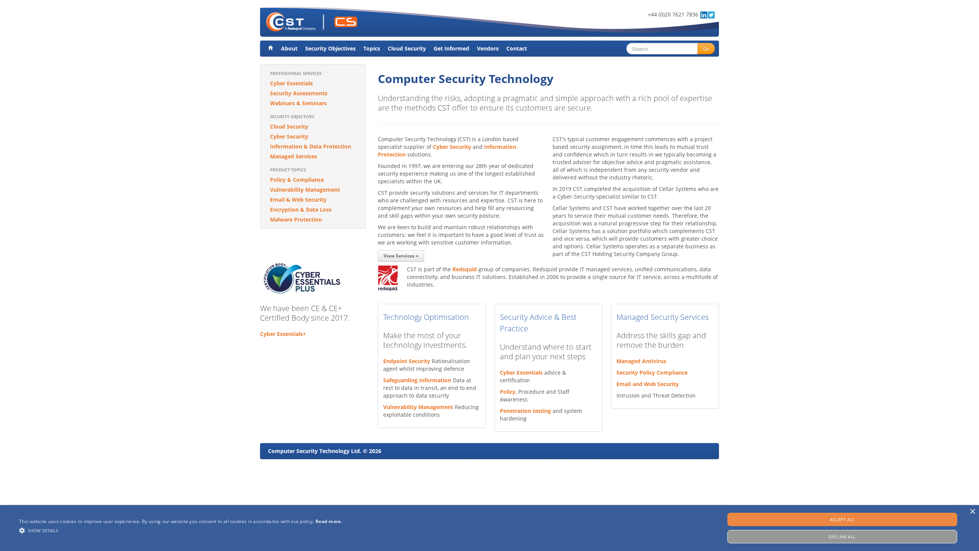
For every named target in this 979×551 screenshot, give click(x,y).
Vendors (488, 48)
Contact (516, 48)
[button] (180, 531)
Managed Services (293, 156)
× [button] (972, 512)
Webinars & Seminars (298, 103)
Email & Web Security (298, 199)
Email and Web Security (647, 384)
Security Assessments (298, 93)
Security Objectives (330, 48)
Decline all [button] (842, 537)
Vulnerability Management (305, 189)
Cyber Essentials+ (283, 333)
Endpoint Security (406, 361)
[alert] (489, 528)
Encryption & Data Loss (301, 209)
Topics (371, 48)
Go (706, 48)
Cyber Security (289, 136)
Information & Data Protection (310, 146)
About (289, 48)
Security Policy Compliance (652, 372)
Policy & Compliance (297, 179)
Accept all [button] (842, 519)
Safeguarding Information (417, 380)
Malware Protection (296, 219)
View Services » (401, 256)
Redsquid (464, 269)
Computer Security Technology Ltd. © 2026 (324, 451)
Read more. (328, 521)
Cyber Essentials (291, 83)
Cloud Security (407, 48)
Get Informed (451, 48)
